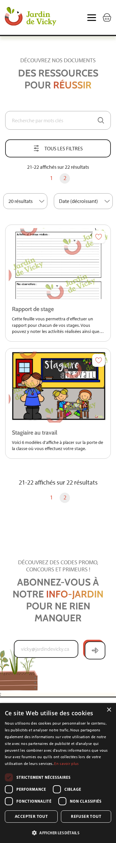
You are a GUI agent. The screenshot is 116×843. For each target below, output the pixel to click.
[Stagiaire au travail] (58, 387)
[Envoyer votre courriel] (95, 650)
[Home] (30, 17)
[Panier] (107, 17)
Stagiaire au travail (34, 432)
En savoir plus (66, 763)
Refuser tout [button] (86, 816)
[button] (58, 832)
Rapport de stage (33, 309)
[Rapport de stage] (58, 263)
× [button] (108, 710)
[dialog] (58, 773)
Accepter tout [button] (31, 816)
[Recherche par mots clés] (101, 120)
